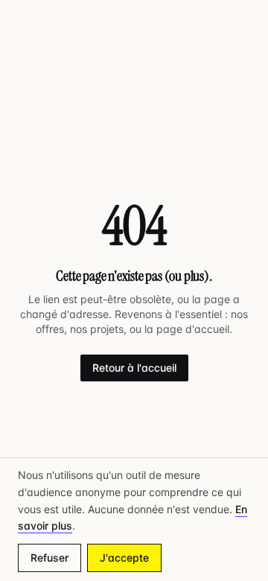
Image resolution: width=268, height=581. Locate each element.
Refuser (49, 557)
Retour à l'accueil (134, 367)
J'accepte (124, 557)
